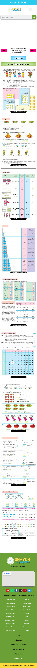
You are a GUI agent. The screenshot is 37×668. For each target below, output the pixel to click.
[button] (30, 9)
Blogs (18, 635)
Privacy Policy (18, 649)
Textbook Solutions (10, 596)
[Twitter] (29, 590)
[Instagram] (21, 590)
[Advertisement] (18, 33)
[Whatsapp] (12, 590)
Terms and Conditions (18, 645)
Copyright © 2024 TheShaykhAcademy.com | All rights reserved (18, 665)
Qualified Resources (26, 596)
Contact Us (18, 658)
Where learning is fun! (18, 566)
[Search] (34, 17)
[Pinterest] (25, 590)
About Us (18, 640)
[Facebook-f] (16, 590)
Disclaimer (19, 654)
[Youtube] (8, 590)
